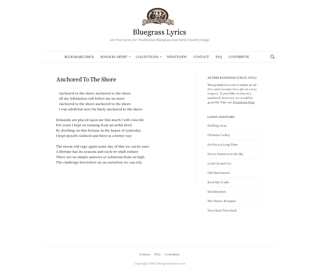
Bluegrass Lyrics (159, 32)
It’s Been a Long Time (222, 144)
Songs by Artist (113, 57)
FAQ (219, 57)
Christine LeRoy (218, 135)
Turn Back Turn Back (222, 210)
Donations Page (244, 102)
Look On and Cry (219, 163)
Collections (147, 57)
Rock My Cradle (218, 182)
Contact (201, 57)
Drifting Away (217, 125)
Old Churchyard (218, 173)
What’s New (177, 57)
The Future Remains (221, 201)
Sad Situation (216, 191)
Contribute (239, 57)
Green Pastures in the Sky (225, 154)
